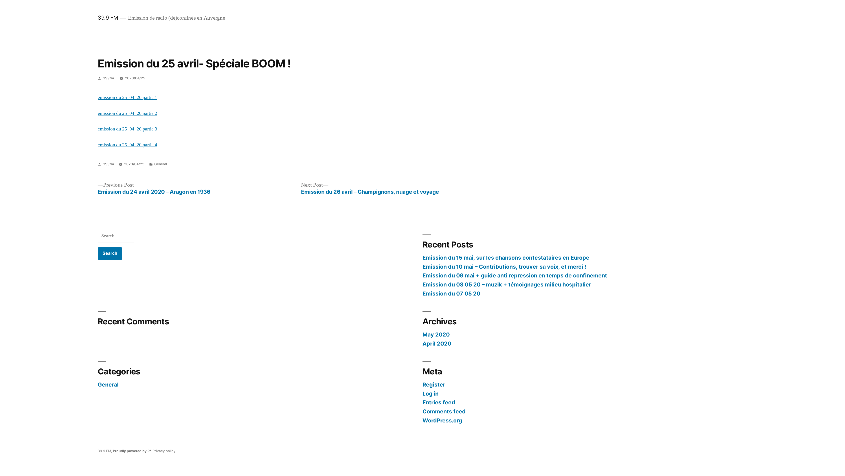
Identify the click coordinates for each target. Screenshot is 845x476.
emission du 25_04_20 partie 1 (127, 97)
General (160, 164)
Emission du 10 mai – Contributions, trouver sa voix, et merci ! (504, 266)
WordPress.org (442, 420)
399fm (108, 78)
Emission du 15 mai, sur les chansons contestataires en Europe (505, 257)
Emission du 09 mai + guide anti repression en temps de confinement (514, 275)
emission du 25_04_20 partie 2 (127, 113)
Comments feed (444, 411)
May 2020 (436, 334)
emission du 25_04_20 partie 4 (127, 145)
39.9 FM (108, 17)
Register (433, 384)
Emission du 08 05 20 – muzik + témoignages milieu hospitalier (506, 284)
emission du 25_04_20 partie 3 (127, 129)
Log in (430, 393)
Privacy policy (164, 451)
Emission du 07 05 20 (451, 293)
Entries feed (438, 402)
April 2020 (436, 343)
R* (149, 451)
